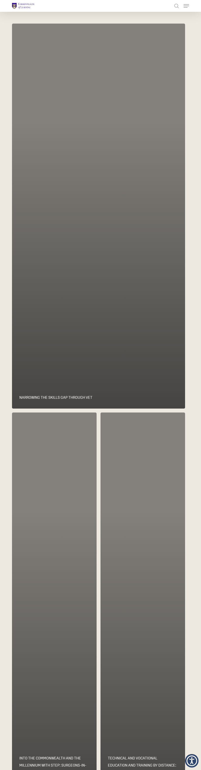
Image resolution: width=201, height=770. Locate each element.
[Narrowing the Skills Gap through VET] (98, 216)
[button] (192, 761)
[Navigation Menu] (186, 5)
